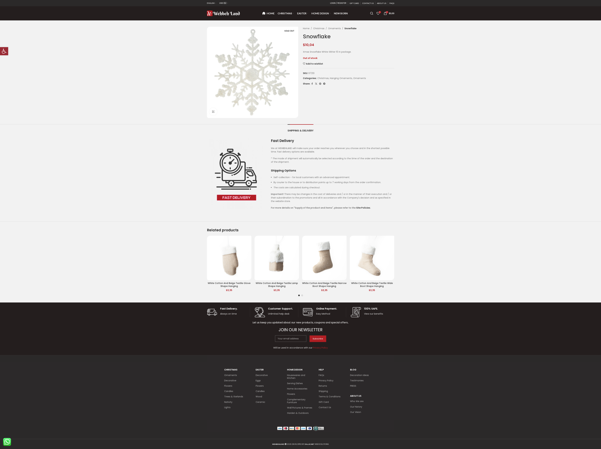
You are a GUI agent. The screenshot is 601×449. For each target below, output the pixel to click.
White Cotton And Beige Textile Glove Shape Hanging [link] (229, 285)
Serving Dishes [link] (295, 383)
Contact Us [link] (325, 407)
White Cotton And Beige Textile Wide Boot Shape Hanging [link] (372, 285)
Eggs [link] (258, 380)
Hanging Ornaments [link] (341, 78)
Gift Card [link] (324, 402)
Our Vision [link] (355, 412)
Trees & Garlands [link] (233, 396)
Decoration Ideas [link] (359, 375)
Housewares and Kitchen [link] (296, 377)
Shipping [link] (323, 391)
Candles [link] (228, 391)
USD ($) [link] (222, 3)
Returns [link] (323, 385)
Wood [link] (259, 396)
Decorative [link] (230, 380)
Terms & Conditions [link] (329, 396)
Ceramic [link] (260, 402)
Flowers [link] (228, 385)
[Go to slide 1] (299, 295)
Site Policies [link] (363, 207)
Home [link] (306, 28)
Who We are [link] (357, 401)
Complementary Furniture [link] (296, 401)
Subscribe (318, 338)
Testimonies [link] (357, 380)
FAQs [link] (321, 375)
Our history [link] (356, 406)
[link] (4, 51)
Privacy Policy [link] (326, 380)
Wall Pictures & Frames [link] (299, 407)
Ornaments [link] (334, 28)
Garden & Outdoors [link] (298, 413)
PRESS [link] (353, 385)
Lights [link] (227, 407)
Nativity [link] (228, 402)
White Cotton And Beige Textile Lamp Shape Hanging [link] (277, 285)
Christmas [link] (318, 28)
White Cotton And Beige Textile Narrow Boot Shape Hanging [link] (324, 285)
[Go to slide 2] (302, 295)
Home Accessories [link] (297, 388)
